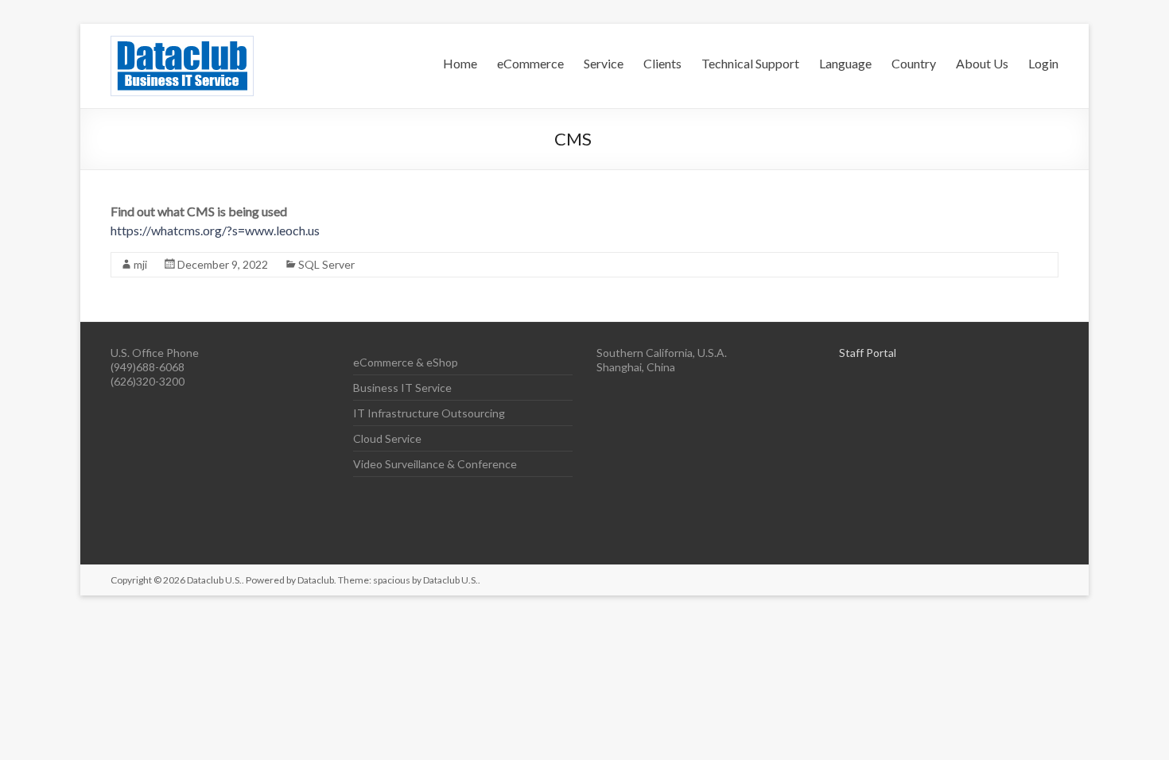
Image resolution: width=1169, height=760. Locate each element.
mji (140, 264)
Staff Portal (867, 352)
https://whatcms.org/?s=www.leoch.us (215, 230)
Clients (662, 63)
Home (460, 63)
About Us (982, 63)
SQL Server (326, 264)
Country (913, 63)
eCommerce (530, 63)
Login (1043, 63)
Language (845, 63)
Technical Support (750, 63)
